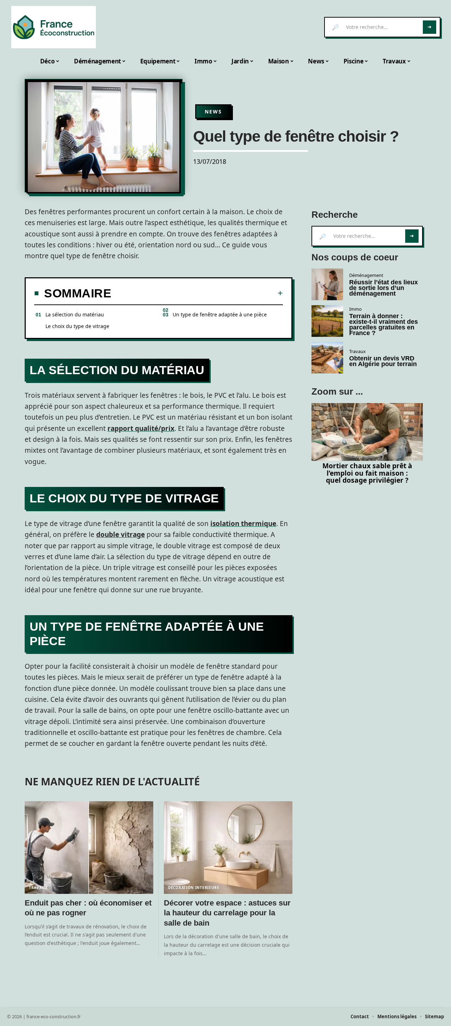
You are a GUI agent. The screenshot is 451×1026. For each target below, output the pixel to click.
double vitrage (120, 534)
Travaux (38, 887)
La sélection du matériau (74, 314)
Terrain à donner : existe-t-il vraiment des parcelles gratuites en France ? (383, 324)
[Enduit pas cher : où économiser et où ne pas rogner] (89, 847)
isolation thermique (243, 523)
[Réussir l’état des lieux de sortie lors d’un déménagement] (327, 284)
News (213, 111)
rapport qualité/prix (140, 428)
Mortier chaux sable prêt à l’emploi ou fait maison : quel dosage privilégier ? (367, 473)
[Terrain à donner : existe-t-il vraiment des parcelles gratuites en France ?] (327, 321)
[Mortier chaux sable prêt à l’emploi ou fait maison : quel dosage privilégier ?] (367, 432)
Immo (355, 309)
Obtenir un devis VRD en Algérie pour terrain (383, 361)
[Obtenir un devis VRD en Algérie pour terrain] (327, 357)
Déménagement (366, 275)
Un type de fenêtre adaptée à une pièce (220, 314)
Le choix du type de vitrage (77, 326)
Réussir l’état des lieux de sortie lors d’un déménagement (383, 288)
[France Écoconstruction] (53, 27)
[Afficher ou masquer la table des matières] (197, 293)
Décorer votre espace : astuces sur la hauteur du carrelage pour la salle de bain (227, 912)
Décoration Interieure (194, 887)
